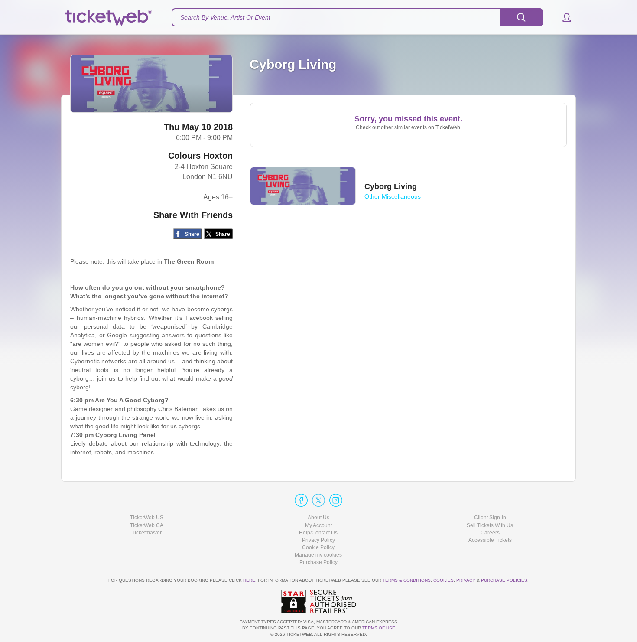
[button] (562, 17)
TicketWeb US (146, 518)
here (249, 580)
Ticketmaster (147, 533)
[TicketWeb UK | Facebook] (301, 500)
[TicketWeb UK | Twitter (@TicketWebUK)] (318, 500)
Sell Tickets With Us (490, 525)
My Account (318, 525)
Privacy (465, 580)
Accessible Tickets (490, 540)
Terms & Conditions (407, 580)
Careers (490, 533)
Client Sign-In (490, 518)
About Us (318, 518)
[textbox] (357, 17)
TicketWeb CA (146, 525)
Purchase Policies (504, 580)
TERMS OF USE (378, 628)
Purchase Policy (318, 562)
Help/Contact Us (318, 533)
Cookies (443, 580)
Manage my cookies (318, 555)
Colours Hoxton (200, 155)
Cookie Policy (318, 547)
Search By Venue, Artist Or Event (225, 17)
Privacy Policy (318, 540)
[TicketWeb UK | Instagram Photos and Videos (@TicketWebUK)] (335, 500)
